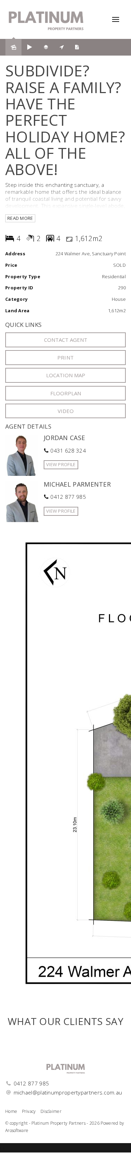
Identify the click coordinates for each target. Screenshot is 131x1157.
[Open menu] (115, 19)
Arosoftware (16, 1130)
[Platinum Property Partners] (46, 18)
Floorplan (65, 393)
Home (11, 1111)
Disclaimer (51, 1111)
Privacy (29, 1111)
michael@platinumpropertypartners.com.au (68, 1092)
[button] (65, 357)
